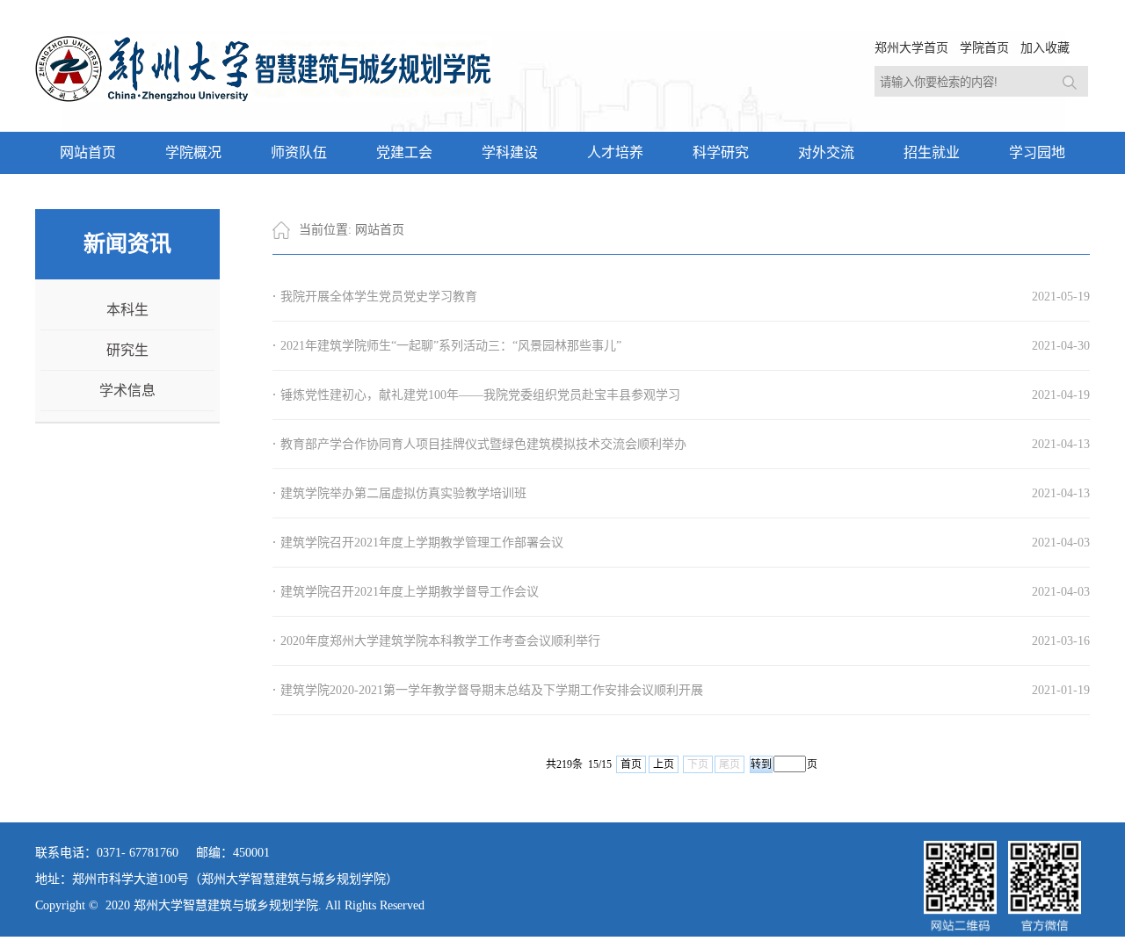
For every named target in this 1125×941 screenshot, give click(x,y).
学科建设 (510, 152)
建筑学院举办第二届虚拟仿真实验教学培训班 (403, 493)
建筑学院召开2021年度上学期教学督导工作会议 (409, 591)
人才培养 (615, 152)
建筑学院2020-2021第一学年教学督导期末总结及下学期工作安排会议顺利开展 (491, 690)
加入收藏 (1045, 47)
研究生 (127, 350)
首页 (631, 764)
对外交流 (826, 152)
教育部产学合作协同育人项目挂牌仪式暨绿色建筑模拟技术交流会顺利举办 (483, 444)
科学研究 (721, 152)
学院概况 (193, 152)
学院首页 (984, 47)
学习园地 (1037, 152)
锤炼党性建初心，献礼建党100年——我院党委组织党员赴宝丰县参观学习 (480, 395)
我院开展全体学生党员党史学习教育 (378, 296)
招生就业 (932, 152)
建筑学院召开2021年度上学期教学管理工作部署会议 (421, 542)
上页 (663, 764)
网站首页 (88, 152)
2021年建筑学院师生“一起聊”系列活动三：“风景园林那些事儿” (450, 345)
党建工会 (404, 152)
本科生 (127, 309)
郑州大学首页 (911, 47)
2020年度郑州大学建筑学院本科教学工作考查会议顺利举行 (440, 641)
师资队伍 (299, 152)
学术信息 (127, 390)
